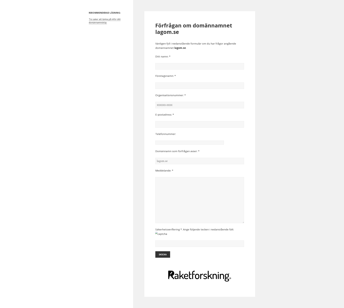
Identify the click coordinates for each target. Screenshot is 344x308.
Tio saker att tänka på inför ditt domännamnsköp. (105, 21)
